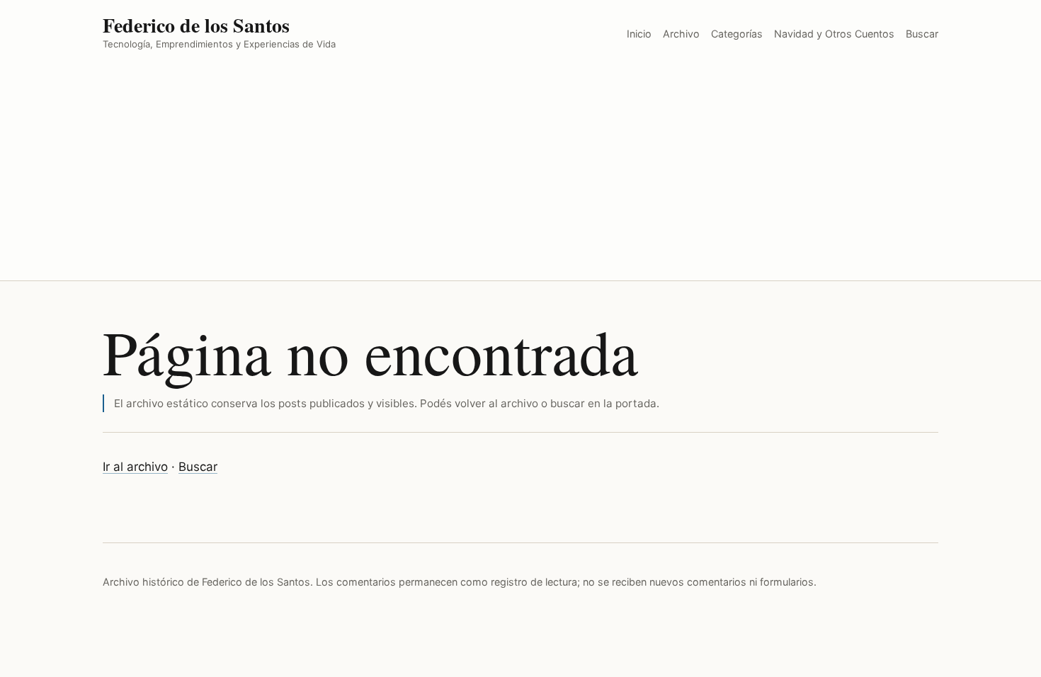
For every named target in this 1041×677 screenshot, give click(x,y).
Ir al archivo (135, 467)
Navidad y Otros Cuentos (834, 34)
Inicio (639, 34)
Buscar (922, 34)
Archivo (681, 34)
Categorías (737, 34)
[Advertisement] (520, 174)
